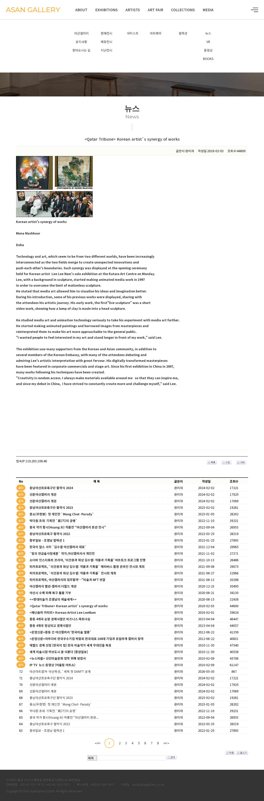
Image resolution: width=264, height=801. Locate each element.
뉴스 (208, 33)
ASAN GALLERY (33, 9)
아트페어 (155, 33)
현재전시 (106, 33)
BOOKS (208, 58)
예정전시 (106, 41)
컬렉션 (183, 33)
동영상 (208, 50)
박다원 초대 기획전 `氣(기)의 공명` (53, 710)
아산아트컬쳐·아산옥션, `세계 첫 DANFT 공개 (60, 671)
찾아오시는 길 (81, 50)
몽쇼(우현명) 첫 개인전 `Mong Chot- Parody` (61, 704)
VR (208, 41)
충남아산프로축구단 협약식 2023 (51, 697)
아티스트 (133, 33)
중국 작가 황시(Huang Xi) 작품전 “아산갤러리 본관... (64, 717)
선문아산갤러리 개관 (43, 684)
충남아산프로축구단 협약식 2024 (51, 678)
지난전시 (106, 50)
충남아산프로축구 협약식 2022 (50, 724)
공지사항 (81, 41)
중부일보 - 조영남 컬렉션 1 (47, 730)
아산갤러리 (81, 33)
